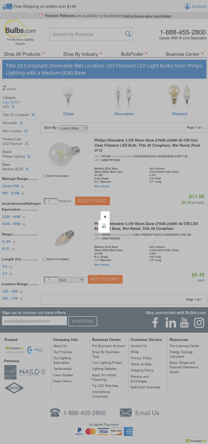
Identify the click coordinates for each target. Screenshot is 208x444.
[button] (105, 215)
